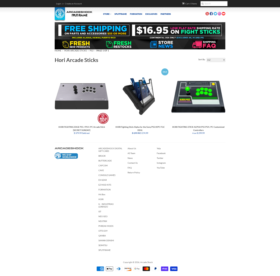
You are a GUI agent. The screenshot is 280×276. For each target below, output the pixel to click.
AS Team (131, 153)
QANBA (102, 236)
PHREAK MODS (105, 226)
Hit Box (101, 194)
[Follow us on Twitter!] (215, 14)
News (130, 158)
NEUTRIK (102, 221)
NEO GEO (102, 216)
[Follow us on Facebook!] (211, 14)
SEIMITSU (102, 245)
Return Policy (134, 172)
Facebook (161, 153)
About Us (132, 148)
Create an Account (73, 3)
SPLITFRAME (120, 14)
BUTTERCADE (105, 161)
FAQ (130, 168)
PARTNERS (166, 14)
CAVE (101, 170)
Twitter (160, 158)
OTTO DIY (103, 231)
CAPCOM (103, 165)
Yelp (159, 148)
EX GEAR (102, 180)
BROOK (102, 156)
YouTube (161, 168)
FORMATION (136, 14)
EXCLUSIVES (151, 14)
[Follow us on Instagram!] (219, 14)
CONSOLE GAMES (106, 175)
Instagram (161, 163)
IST (99, 211)
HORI (101, 199)
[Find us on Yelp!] (207, 14)
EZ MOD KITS (104, 185)
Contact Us (133, 163)
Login (58, 3)
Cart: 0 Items (191, 3)
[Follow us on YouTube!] (223, 14)
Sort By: (201, 59)
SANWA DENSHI (106, 240)
